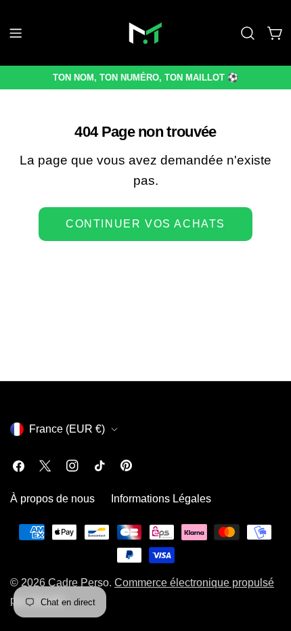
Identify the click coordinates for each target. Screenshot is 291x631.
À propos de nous (52, 498)
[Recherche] (247, 33)
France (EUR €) (67, 429)
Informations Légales (161, 498)
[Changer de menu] (15, 33)
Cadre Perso (78, 582)
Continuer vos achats (145, 224)
